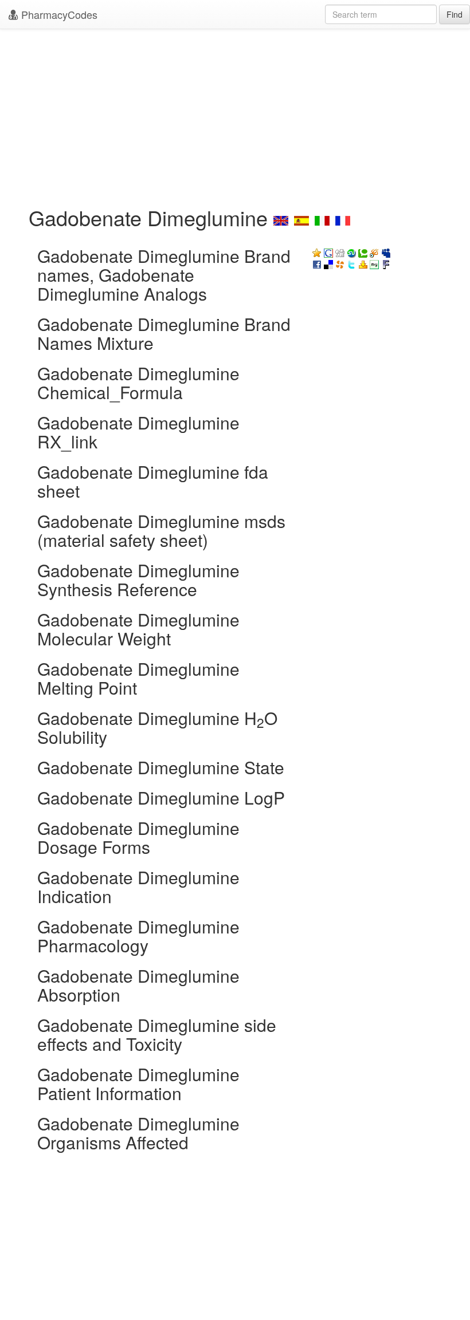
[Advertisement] (235, 114)
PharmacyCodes (57, 14)
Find (454, 14)
